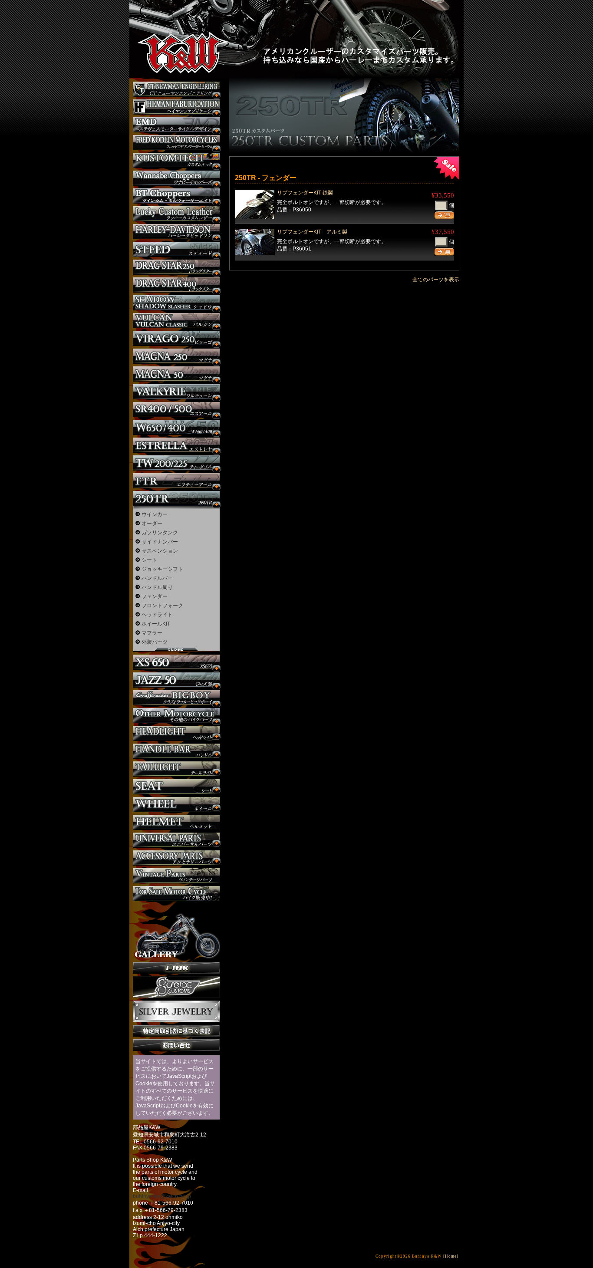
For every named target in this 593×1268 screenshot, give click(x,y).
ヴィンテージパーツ (176, 875)
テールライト (176, 769)
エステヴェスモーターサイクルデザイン (176, 124)
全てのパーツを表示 (435, 280)
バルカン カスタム (176, 320)
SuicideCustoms (176, 987)
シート (149, 560)
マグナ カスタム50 (176, 374)
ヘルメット (176, 822)
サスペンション (160, 551)
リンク (176, 968)
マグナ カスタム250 (176, 356)
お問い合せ (176, 1045)
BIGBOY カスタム (176, 697)
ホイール (176, 804)
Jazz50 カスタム (176, 680)
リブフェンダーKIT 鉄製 (305, 193)
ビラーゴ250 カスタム (176, 338)
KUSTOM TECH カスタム (176, 160)
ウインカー (155, 514)
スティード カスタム (176, 249)
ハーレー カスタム (176, 231)
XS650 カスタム (176, 662)
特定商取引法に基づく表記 (176, 1031)
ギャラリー (176, 931)
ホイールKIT (156, 624)
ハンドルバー (157, 578)
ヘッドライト (157, 615)
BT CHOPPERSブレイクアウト (176, 196)
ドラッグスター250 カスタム (176, 267)
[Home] (450, 1256)
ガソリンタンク (160, 533)
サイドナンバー (160, 542)
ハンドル (176, 751)
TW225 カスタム (176, 463)
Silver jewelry (176, 1011)
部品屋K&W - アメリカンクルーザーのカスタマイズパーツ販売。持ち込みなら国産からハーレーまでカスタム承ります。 (175, 30)
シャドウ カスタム (176, 302)
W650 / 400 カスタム (176, 427)
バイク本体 (176, 893)
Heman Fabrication (176, 107)
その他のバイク (176, 715)
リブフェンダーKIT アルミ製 (312, 232)
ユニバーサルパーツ (176, 840)
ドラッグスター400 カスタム (176, 285)
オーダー (152, 523)
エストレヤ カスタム (176, 445)
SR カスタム (176, 409)
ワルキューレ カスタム (176, 391)
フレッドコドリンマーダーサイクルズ (176, 142)
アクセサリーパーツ (176, 858)
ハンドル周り (157, 587)
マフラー (152, 633)
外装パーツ (155, 642)
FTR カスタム (176, 480)
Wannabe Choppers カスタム (176, 178)
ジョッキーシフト (162, 569)
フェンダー (155, 596)
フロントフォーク (162, 606)
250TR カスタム (176, 498)
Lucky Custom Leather (176, 213)
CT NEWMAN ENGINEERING (176, 89)
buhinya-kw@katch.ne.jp (162, 1196)
